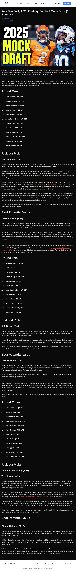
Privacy (47, 564)
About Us (31, 564)
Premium (67, 3)
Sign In (57, 3)
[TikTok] (14, 564)
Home (19, 3)
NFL (27, 3)
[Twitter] (5, 564)
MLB (42, 3)
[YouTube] (11, 564)
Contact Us (68, 564)
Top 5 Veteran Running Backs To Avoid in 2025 (36, 496)
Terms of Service (57, 564)
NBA (35, 3)
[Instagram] (8, 564)
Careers (39, 564)
